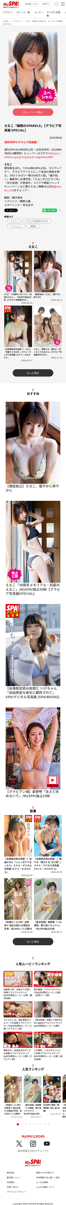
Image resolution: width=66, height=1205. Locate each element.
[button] (18, 1124)
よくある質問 (42, 1182)
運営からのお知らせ (45, 1172)
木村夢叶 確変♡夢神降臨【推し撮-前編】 (51, 1107)
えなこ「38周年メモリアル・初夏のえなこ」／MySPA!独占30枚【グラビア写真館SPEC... (18, 297)
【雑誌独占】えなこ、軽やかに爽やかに (47, 295)
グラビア (7, 12)
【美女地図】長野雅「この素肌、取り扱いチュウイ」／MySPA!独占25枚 (32, 1109)
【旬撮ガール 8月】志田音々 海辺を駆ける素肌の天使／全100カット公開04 (13, 1109)
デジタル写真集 (53, 14)
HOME (6, 21)
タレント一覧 (23, 12)
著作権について (13, 1177)
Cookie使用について (45, 1186)
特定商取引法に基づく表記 (47, 1177)
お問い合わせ (12, 1186)
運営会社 (10, 1172)
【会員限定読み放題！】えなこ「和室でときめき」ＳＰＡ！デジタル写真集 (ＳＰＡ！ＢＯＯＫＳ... (17, 353)
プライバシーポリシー (16, 1191)
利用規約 (10, 1182)
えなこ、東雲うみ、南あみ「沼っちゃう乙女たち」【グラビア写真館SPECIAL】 (48, 352)
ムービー (38, 12)
